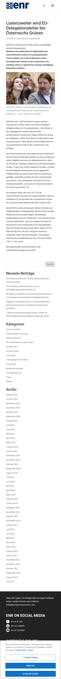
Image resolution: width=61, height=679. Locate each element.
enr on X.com (17, 621)
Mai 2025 (10, 433)
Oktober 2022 (12, 568)
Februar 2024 (12, 499)
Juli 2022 (10, 581)
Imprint (30, 650)
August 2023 (11, 525)
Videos (9, 381)
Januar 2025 (11, 451)
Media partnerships (14, 368)
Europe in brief (33, 38)
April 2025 (10, 438)
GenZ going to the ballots (17, 359)
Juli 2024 (10, 477)
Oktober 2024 (12, 464)
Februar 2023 (12, 551)
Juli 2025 (10, 425)
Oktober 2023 (12, 516)
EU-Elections (11, 346)
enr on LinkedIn (17, 625)
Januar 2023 (11, 555)
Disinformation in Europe (17, 333)
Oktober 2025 (12, 412)
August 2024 (11, 473)
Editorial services (13, 338)
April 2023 (10, 542)
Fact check (11, 355)
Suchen (50, 264)
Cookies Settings (30, 657)
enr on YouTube (18, 630)
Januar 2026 (11, 399)
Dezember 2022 (13, 559)
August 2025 (11, 420)
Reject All (30, 666)
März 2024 (11, 494)
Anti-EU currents (13, 329)
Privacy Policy (20, 650)
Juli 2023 (10, 529)
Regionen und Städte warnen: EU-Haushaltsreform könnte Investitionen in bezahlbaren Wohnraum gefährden (28, 305)
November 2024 (13, 459)
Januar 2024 (11, 503)
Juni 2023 (10, 533)
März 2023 (11, 546)
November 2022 (13, 564)
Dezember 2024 (13, 455)
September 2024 (13, 468)
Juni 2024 (10, 481)
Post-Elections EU (14, 372)
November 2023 (13, 512)
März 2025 (11, 442)
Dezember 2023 (13, 507)
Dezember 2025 (13, 403)
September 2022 (13, 572)
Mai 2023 (10, 538)
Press (8, 377)
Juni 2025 (10, 429)
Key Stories (11, 364)
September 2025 (13, 416)
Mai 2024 (10, 486)
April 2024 (10, 490)
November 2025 (13, 407)
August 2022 (11, 577)
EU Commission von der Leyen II (20, 342)
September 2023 (13, 520)
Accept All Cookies (30, 674)
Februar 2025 (12, 446)
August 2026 (11, 394)
